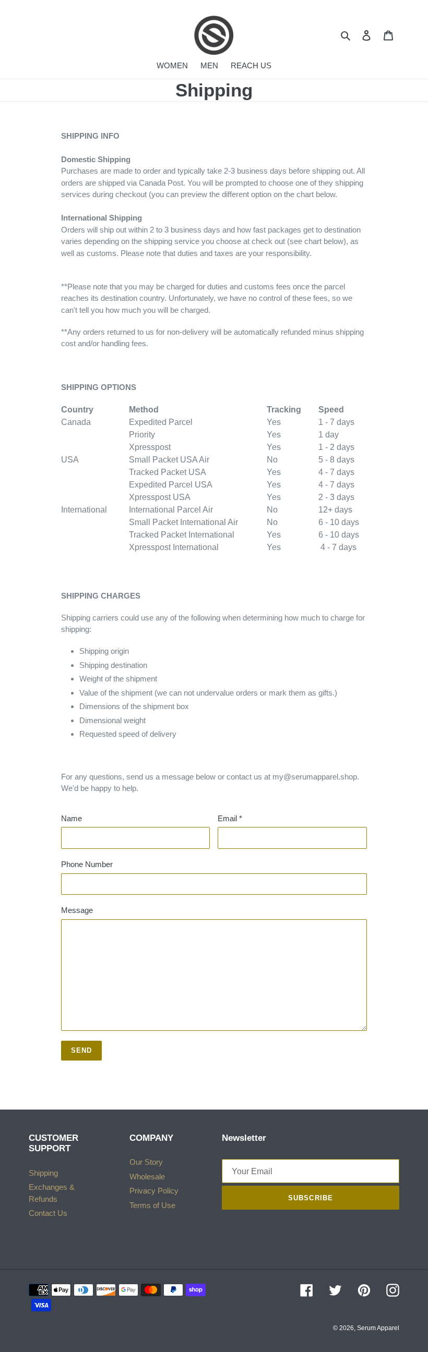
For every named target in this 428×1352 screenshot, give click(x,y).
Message (77, 910)
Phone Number (87, 864)
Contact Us (48, 1213)
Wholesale (147, 1176)
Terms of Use (152, 1205)
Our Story (146, 1162)
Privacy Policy (154, 1190)
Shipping (43, 1172)
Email (230, 818)
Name (71, 818)
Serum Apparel (378, 1328)
